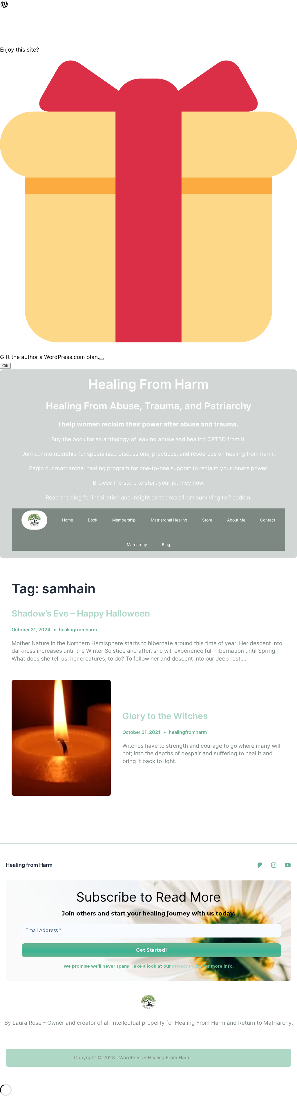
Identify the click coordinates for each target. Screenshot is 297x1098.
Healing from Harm (29, 865)
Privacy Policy (187, 966)
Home (67, 520)
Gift (5, 366)
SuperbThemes (207, 1057)
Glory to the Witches (165, 716)
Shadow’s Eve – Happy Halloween (81, 613)
